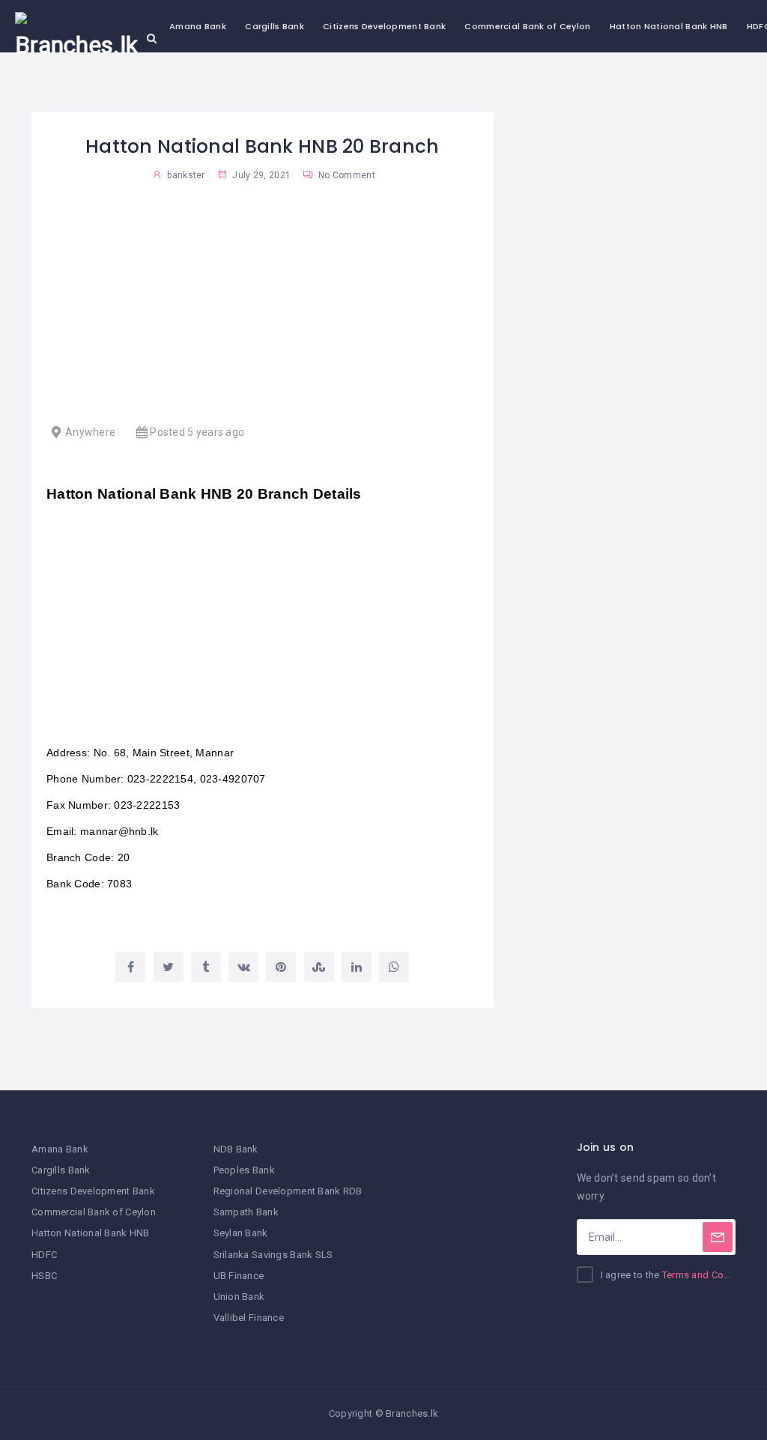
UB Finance (238, 1275)
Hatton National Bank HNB (669, 26)
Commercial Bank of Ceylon (527, 26)
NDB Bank (235, 1149)
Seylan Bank (240, 1233)
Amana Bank (197, 26)
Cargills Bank (274, 26)
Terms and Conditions (711, 1274)
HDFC (44, 1254)
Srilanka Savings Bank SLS (273, 1254)
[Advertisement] (262, 311)
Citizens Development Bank (384, 26)
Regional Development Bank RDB (288, 1191)
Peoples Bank (244, 1170)
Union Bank (239, 1296)
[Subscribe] (718, 1237)
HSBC (44, 1275)
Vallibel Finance (248, 1317)
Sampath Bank (246, 1212)
